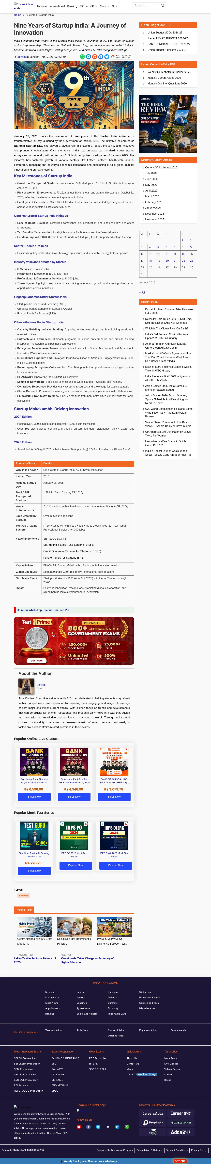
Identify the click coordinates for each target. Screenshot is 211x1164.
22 (183, 260)
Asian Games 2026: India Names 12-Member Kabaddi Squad (166, 388)
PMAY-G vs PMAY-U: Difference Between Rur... (112, 941)
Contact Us (133, 1063)
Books (167, 1080)
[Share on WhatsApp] (82, 56)
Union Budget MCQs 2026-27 (165, 32)
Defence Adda (115, 1035)
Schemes (23, 895)
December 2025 (154, 213)
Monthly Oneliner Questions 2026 (167, 83)
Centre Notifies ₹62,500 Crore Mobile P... (34, 941)
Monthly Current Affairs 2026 (164, 77)
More (103, 6)
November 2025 (154, 219)
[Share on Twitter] (106, 56)
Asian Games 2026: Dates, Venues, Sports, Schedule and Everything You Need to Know (167, 399)
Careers (141, 1074)
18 (150, 260)
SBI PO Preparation (25, 1058)
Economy (113, 1008)
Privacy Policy (199, 1150)
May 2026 (151, 184)
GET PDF (180, 1161)
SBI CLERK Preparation (27, 1063)
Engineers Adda (148, 1030)
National (42, 6)
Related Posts (24, 909)
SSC (54, 1063)
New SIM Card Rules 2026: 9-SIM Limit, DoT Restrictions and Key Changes (168, 321)
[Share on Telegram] (88, 56)
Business (113, 992)
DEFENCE (57, 1080)
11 (150, 254)
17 (142, 260)
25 (150, 267)
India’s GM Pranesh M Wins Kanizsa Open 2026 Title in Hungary (166, 336)
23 (191, 260)
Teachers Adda (53, 1030)
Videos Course (172, 1069)
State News (51, 1003)
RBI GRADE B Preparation (28, 1090)
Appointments (52, 1008)
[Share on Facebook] (100, 56)
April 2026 (151, 190)
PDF (81, 6)
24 (142, 267)
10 (142, 254)
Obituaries (145, 992)
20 (167, 260)
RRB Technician (98, 1058)
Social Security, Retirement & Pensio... (74, 941)
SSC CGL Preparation (26, 1080)
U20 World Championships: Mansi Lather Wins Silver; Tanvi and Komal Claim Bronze (169, 412)
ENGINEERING (60, 1085)
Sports (80, 992)
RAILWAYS (57, 1069)
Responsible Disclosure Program (115, 1150)
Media (130, 1069)
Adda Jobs (82, 1030)
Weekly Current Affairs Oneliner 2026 (169, 72)
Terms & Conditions (177, 1150)
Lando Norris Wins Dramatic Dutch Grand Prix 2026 (165, 443)
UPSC (55, 1090)
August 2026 (161, 167)
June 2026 (151, 179)
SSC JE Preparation (25, 1074)
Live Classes (171, 1063)
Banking (72, 6)
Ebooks (168, 1074)
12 (158, 254)
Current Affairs (116, 1030)
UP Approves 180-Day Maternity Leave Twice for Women (168, 433)
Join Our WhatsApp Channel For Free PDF (43, 610)
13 (167, 254)
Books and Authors (87, 1013)
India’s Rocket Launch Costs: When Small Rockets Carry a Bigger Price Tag (168, 453)
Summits (113, 1003)
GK (92, 6)
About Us (132, 1058)
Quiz (115, 6)
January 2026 (153, 208)
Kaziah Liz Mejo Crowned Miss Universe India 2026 (169, 311)
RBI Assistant (21, 1085)
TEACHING (58, 1074)
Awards (81, 997)
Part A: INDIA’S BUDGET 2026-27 (168, 38)
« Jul (142, 292)
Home (17, 15)
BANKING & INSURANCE (65, 1058)
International (57, 6)
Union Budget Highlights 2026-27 (167, 49)
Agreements (83, 1008)
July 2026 (151, 173)
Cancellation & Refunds (149, 1150)
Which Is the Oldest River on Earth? (166, 328)
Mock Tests (170, 1058)
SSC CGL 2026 (97, 1069)
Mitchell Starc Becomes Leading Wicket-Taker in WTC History (168, 368)
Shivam (21, 56)
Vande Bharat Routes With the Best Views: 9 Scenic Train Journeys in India (168, 424)
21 (175, 260)
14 (175, 254)
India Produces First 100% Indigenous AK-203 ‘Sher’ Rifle (167, 378)
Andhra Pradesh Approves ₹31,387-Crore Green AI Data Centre (166, 345)
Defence (112, 997)
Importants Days (117, 1013)
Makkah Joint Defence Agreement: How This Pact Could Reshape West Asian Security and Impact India (168, 357)
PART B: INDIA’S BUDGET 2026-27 (169, 44)
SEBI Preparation (23, 1069)
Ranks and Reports (150, 997)
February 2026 (153, 202)
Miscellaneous (147, 1008)
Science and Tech (149, 1003)
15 (183, 254)
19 (158, 260)
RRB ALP (94, 1063)
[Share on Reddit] (94, 56)
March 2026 (152, 196)
